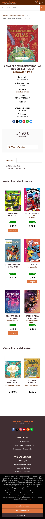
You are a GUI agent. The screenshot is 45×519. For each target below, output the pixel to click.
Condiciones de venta (22, 464)
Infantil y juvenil (17, 16)
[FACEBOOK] (13, 429)
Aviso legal (22, 461)
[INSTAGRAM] (20, 429)
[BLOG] (28, 429)
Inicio (5, 16)
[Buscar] (42, 8)
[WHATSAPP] (31, 429)
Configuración (22, 515)
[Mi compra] (36, 2)
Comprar (13, 230)
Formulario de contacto (22, 449)
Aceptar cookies (22, 506)
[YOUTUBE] (24, 429)
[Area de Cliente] (39, 3)
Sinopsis (9, 160)
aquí (29, 499)
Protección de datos (22, 468)
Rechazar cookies (22, 511)
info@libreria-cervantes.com (22, 445)
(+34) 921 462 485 (22, 441)
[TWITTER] (17, 429)
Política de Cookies (22, 472)
